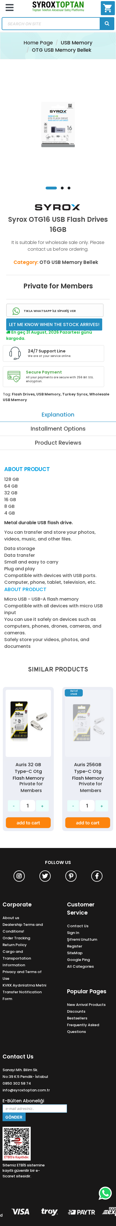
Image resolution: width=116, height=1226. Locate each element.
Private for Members (58, 286)
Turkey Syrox (75, 394)
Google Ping (78, 959)
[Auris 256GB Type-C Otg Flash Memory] (70, 787)
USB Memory (76, 42)
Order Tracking (16, 938)
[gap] (107, 23)
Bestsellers (77, 1018)
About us (11, 917)
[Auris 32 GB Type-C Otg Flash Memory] (28, 723)
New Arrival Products (86, 1004)
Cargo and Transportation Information (17, 958)
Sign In (73, 932)
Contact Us (77, 926)
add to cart (28, 822)
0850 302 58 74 (17, 1083)
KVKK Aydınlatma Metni (24, 985)
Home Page (38, 42)
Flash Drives (23, 394)
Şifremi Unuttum (82, 939)
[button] (51, 188)
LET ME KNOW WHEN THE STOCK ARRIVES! (54, 324)
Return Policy (15, 944)
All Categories (80, 966)
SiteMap (74, 953)
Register (74, 946)
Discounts (76, 1011)
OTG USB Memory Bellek (61, 50)
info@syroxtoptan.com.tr (26, 1090)
